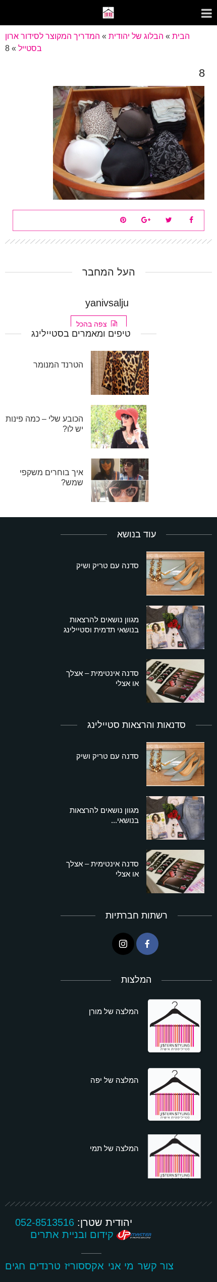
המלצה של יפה (114, 1080)
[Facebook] (147, 944)
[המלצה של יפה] (175, 1095)
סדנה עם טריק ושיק (107, 565)
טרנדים (45, 1265)
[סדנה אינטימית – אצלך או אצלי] (175, 681)
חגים (15, 1265)
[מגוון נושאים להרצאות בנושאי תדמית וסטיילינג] (175, 627)
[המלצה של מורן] (175, 1026)
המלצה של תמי (114, 1148)
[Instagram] (123, 944)
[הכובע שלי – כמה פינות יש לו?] (120, 426)
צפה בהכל (91, 324)
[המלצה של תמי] (175, 1156)
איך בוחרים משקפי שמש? (51, 477)
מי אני (121, 1265)
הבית (181, 36)
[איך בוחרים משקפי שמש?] (120, 480)
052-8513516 (44, 1222)
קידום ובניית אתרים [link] (73, 1234)
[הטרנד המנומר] (120, 372)
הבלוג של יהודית (136, 36)
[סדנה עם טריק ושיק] (175, 573)
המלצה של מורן (114, 1011)
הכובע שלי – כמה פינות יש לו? (44, 424)
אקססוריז (84, 1265)
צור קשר (156, 1265)
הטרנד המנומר (58, 364)
